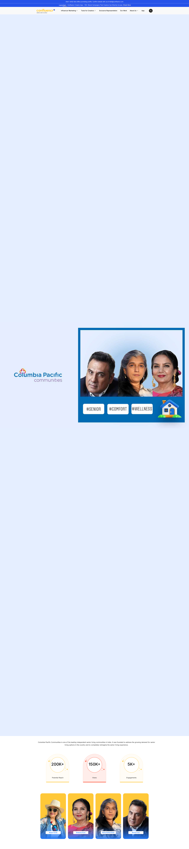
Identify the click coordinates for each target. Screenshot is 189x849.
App (143, 11)
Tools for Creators (87, 11)
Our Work (123, 11)
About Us (133, 11)
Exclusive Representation (108, 11)
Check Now (127, 5)
